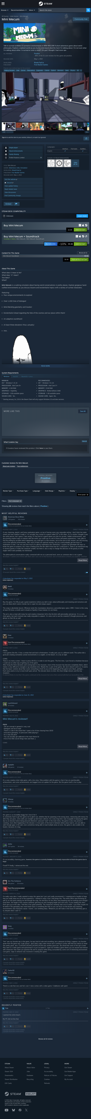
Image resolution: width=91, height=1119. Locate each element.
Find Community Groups (13, 195)
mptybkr (11, 765)
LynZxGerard (12, 703)
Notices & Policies (50, 1075)
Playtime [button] (62, 491)
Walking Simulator (9, 70)
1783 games (11, 519)
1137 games (11, 846)
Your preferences (22, 466)
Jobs (28, 1071)
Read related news (11, 189)
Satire (67, 70)
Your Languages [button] (14, 501)
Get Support (68, 1075)
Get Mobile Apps (70, 1071)
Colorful (47, 70)
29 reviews (20, 883)
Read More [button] (83, 560)
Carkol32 (11, 970)
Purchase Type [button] (22, 491)
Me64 (10, 586)
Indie (17, 70)
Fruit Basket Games (41, 65)
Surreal (23, 70)
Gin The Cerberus (14, 881)
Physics (73, 70)
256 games (11, 883)
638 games (11, 767)
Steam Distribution (11, 1079)
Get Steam (68, 1067)
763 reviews (21, 519)
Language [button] (36, 491)
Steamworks (9, 1075)
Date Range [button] (49, 491)
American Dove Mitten (16, 517)
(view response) (8, 580)
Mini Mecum (20, 239)
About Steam (9, 1067)
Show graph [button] (82, 494)
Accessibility (48, 1071)
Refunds (47, 1083)
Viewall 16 (75, 163)
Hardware (30, 1075)
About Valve (31, 1067)
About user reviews (9, 466)
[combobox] (62, 10)
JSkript (10, 799)
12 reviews (20, 767)
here (41, 448)
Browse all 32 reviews (46, 1039)
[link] (65, 244)
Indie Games (14, 16)
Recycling (30, 1079)
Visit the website (10, 179)
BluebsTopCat (39, 62)
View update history (11, 186)
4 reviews (11, 801)
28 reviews (21, 846)
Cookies (47, 1079)
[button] (5, 10)
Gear (9, 635)
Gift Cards (8, 1083)
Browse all (83, 253)
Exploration (39, 70)
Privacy (46, 1067)
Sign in (4, 137)
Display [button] (72, 491)
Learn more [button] (82, 216)
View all (84, 441)
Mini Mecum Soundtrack (35, 239)
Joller (10, 844)
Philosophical (31, 70)
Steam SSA (9, 1071)
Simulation (23, 168)
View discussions (10, 192)
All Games (5, 16)
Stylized (53, 70)
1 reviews (11, 637)
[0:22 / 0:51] (45, 97)
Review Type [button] (7, 491)
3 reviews (11, 589)
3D (78, 70)
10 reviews (11, 705)
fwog (9, 926)
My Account (68, 1079)
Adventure (60, 70)
